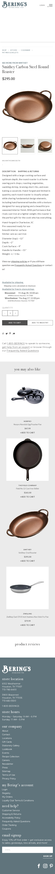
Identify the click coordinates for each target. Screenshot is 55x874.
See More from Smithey (15, 63)
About (5, 731)
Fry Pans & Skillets (10, 52)
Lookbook (7, 749)
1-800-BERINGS (16, 343)
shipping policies (19, 261)
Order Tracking (9, 825)
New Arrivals (31, 13)
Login (42, 5)
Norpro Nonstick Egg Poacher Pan (27, 424)
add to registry (40, 323)
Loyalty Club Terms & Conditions (18, 800)
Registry (6, 793)
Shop (4, 50)
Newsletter (7, 764)
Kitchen (28, 26)
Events (5, 753)
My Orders (7, 797)
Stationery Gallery (10, 745)
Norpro (27, 421)
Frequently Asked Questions (28, 265)
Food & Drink (40, 26)
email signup (11, 835)
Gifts (50, 13)
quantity (7, 307)
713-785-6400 (9, 689)
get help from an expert (16, 347)
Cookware (25, 50)
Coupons (6, 829)
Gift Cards (7, 742)
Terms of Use (8, 775)
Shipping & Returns (28, 171)
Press (5, 767)
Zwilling (27, 614)
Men (20, 39)
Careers (6, 760)
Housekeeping (30, 39)
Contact (6, 734)
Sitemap (6, 771)
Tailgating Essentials (12, 13)
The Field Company (27, 485)
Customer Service (11, 810)
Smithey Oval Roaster (28, 553)
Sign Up (47, 856)
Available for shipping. (13, 282)
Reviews (45, 171)
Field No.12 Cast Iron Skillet (27, 488)
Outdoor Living (26, 20)
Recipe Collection (10, 756)
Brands (42, 13)
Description (9, 171)
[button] (51, 5)
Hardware (12, 20)
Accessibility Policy (11, 817)
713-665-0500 (9, 701)
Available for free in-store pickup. (18, 289)
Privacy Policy (9, 778)
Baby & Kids (37, 32)
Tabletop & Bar (15, 26)
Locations (7, 738)
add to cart (15, 323)
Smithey (27, 549)
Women (47, 32)
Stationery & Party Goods (17, 32)
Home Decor (41, 20)
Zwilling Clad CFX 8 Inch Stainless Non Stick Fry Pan (27, 617)
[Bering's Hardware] (14, 7)
